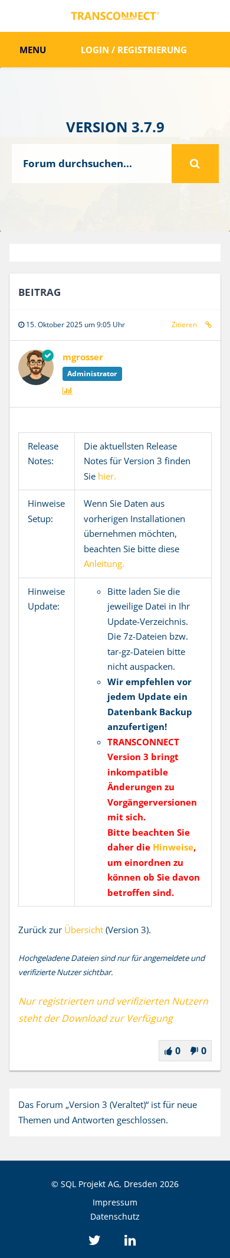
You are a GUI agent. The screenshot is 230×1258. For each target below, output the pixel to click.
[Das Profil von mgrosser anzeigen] (36, 381)
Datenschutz (115, 1216)
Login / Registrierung (134, 50)
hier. (107, 476)
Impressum (115, 1202)
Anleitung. (104, 563)
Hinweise (173, 847)
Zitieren (184, 325)
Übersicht (83, 930)
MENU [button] (31, 50)
